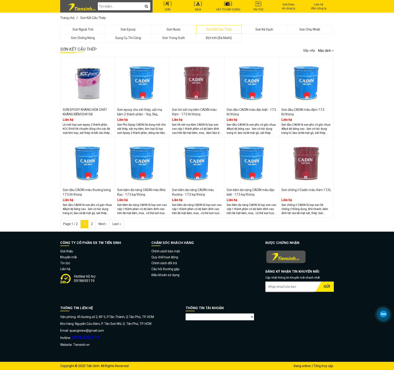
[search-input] (124, 6)
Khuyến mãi (68, 257)
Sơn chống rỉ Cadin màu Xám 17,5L (306, 190)
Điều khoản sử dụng (165, 275)
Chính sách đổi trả (164, 263)
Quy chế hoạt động (164, 257)
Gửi (327, 286)
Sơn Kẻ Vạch (264, 29)
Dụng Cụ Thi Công (128, 38)
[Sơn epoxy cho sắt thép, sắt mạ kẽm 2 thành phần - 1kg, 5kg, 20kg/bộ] (142, 81)
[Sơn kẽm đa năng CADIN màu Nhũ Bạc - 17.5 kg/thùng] (142, 161)
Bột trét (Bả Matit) (219, 38)
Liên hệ (65, 269)
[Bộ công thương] (299, 257)
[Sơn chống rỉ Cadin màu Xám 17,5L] (306, 161)
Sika (198, 9)
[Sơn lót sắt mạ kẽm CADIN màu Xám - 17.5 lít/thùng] (197, 81)
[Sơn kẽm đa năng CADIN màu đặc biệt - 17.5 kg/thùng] (251, 161)
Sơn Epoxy (128, 29)
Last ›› (116, 224)
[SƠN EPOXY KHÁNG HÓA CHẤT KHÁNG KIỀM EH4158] (87, 81)
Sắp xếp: (309, 50)
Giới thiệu (66, 251)
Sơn (168, 9)
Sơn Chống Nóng (83, 38)
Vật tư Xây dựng (228, 9)
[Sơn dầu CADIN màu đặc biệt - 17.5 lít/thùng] (251, 81)
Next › (102, 224)
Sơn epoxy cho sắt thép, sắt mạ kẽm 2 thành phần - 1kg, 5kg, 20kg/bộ (139, 114)
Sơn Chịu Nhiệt (309, 29)
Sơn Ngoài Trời (83, 29)
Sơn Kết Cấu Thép (219, 29)
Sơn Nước (174, 29)
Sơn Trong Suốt (173, 38)
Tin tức (258, 9)
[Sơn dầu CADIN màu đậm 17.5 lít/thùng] (306, 81)
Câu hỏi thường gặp (165, 269)
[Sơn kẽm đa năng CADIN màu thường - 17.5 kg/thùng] (197, 161)
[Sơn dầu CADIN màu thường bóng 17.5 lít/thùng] (87, 161)
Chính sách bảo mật (165, 251)
